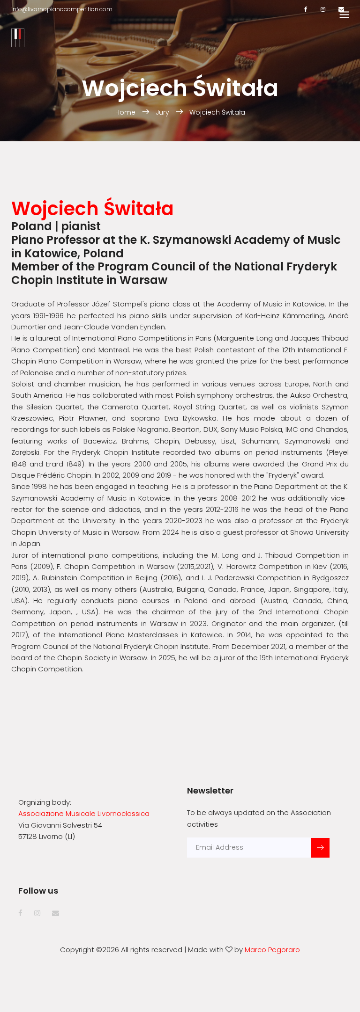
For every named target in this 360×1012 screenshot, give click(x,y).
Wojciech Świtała (217, 112)
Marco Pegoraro (272, 949)
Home (126, 112)
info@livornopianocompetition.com (61, 9)
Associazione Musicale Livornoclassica (84, 813)
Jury (162, 112)
